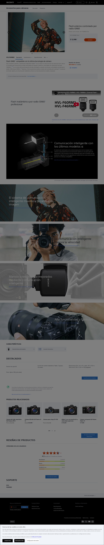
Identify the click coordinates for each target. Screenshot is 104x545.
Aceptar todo (7, 540)
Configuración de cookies (33, 540)
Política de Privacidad (36, 536)
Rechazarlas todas (19, 540)
